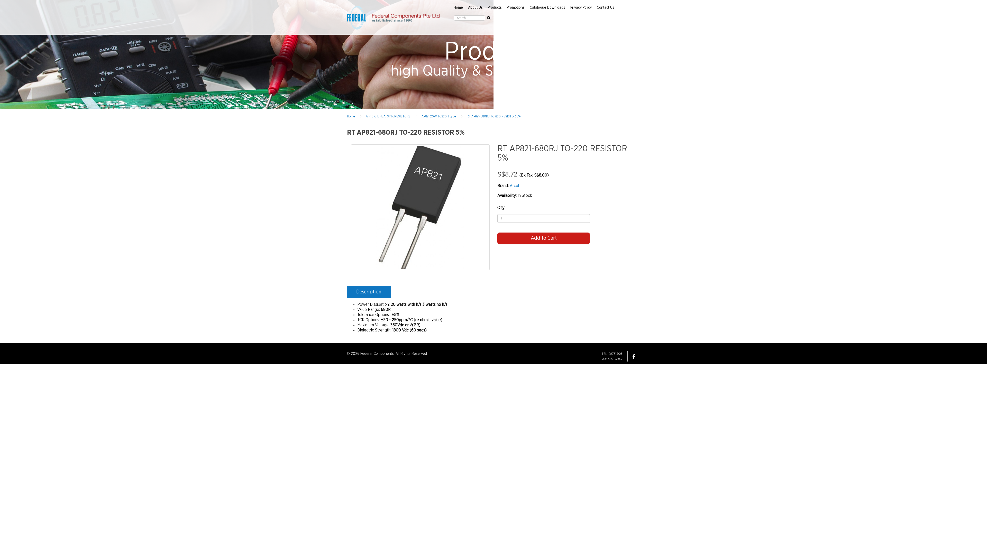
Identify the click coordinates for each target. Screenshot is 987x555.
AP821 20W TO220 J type (439, 116)
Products (495, 8)
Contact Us (605, 8)
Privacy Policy (581, 8)
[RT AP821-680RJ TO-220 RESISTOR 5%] (420, 207)
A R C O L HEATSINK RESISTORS (388, 116)
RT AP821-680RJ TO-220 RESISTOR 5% (493, 116)
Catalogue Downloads (547, 8)
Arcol (514, 186)
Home (458, 8)
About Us (475, 8)
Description (368, 291)
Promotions (516, 8)
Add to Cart (544, 238)
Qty (501, 208)
